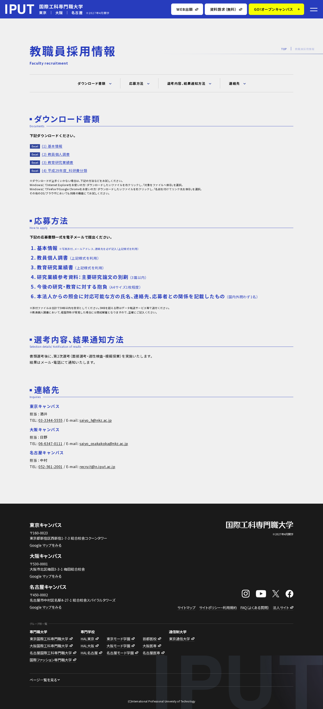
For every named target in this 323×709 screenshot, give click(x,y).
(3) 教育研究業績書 (57, 162)
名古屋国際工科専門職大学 (51, 652)
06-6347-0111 (50, 443)
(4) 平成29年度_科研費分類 (64, 170)
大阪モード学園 (118, 645)
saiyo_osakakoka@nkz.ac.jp (104, 443)
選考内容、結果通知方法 (186, 83)
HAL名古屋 (89, 652)
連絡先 (234, 83)
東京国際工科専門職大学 (49, 638)
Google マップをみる (46, 545)
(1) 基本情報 (52, 146)
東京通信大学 (179, 638)
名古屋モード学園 (120, 652)
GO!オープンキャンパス (273, 9)
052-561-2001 (50, 466)
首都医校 (150, 638)
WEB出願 (184, 9)
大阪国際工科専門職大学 (49, 645)
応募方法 (136, 83)
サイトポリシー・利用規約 (218, 607)
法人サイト (281, 607)
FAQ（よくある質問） (254, 607)
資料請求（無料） (223, 9)
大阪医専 (150, 645)
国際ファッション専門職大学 (51, 659)
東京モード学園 (118, 638)
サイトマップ (186, 607)
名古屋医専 (151, 652)
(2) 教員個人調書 (56, 154)
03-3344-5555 (50, 420)
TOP (284, 49)
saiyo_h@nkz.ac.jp (96, 420)
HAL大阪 (87, 645)
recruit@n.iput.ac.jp (97, 466)
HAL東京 (87, 638)
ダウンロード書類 (92, 83)
